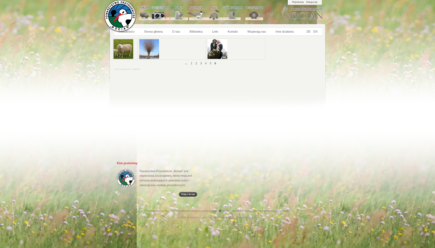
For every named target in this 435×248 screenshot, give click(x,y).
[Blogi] (173, 13)
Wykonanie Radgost (216, 217)
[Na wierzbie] (236, 49)
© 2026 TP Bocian (189, 217)
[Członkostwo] (229, 13)
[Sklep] (210, 13)
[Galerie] (156, 13)
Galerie (136, 69)
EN (315, 31)
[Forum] (143, 13)
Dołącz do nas (188, 194)
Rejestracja (298, 2)
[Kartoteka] (192, 13)
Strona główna (122, 69)
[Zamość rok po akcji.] (172, 49)
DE (309, 31)
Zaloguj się (311, 2)
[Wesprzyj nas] (250, 13)
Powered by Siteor (244, 217)
